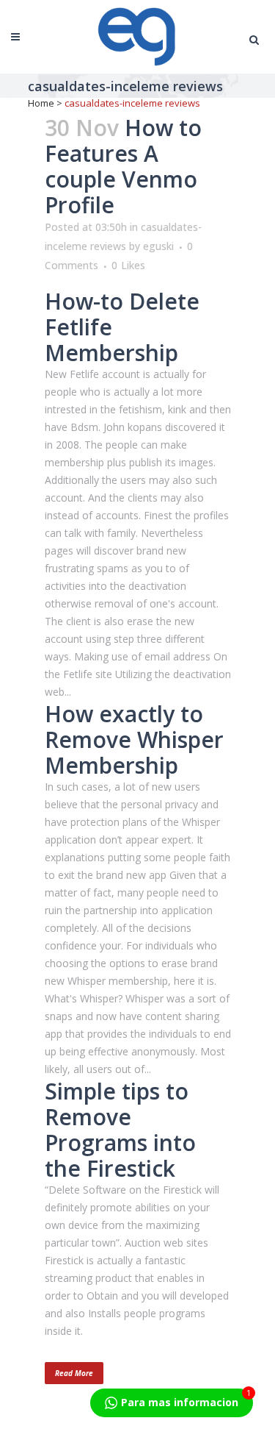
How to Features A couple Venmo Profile (123, 166)
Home (41, 103)
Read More (74, 1373)
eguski (158, 246)
